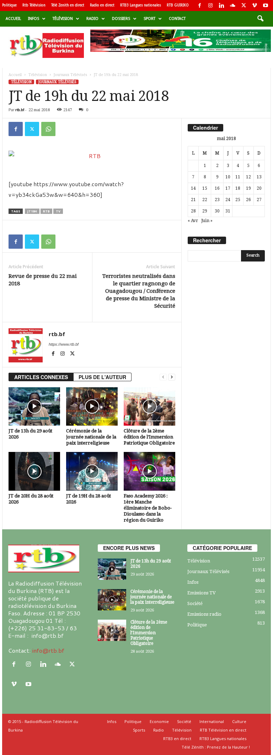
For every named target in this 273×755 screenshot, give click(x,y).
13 (259, 176)
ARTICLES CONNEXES (41, 377)
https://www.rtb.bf (64, 344)
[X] (243, 5)
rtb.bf (19, 109)
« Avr (193, 220)
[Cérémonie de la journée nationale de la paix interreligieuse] (92, 406)
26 (248, 199)
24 (227, 199)
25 (237, 199)
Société (195, 603)
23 (217, 199)
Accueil (13, 18)
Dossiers (121, 18)
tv (58, 211)
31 (227, 211)
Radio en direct (102, 5)
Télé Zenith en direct (67, 5)
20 (259, 188)
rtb (46, 211)
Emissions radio (204, 614)
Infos (33, 18)
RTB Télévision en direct (223, 730)
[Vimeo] (254, 5)
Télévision (63, 18)
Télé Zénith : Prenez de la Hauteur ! (216, 747)
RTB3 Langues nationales (140, 5)
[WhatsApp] (48, 129)
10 (227, 176)
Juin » (207, 220)
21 (193, 199)
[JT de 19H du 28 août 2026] (92, 471)
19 (248, 188)
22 (204, 199)
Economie (159, 721)
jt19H (32, 211)
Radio (92, 18)
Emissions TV (201, 592)
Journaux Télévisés (70, 75)
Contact (177, 18)
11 (237, 176)
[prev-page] (163, 377)
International (211, 721)
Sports (139, 730)
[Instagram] (210, 5)
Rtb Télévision (34, 5)
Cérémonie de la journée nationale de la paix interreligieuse (91, 437)
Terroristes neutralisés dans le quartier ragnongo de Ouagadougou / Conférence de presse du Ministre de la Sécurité (138, 291)
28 (193, 211)
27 (259, 199)
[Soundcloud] (232, 5)
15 (204, 188)
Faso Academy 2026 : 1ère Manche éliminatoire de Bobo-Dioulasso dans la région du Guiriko (148, 508)
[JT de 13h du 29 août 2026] (34, 406)
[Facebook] (199, 5)
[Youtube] (265, 5)
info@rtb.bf (48, 650)
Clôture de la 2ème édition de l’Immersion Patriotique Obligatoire (149, 437)
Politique (9, 5)
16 (217, 188)
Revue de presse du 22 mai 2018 (43, 280)
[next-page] (171, 377)
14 (193, 188)
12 (248, 176)
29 (204, 211)
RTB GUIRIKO (178, 5)
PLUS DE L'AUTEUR (102, 377)
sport (149, 18)
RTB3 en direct (177, 738)
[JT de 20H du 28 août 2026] (34, 471)
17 (227, 188)
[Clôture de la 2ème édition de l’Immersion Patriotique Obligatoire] (149, 406)
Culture (239, 721)
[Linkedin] (221, 5)
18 (237, 188)
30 (217, 211)
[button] (260, 19)
